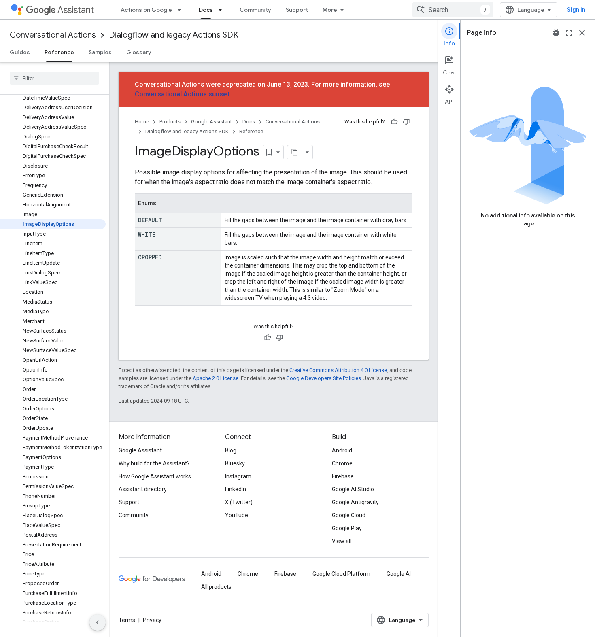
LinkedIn (235, 489)
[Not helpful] (406, 122)
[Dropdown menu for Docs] (222, 9)
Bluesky (235, 463)
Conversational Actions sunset (182, 94)
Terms (127, 620)
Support (297, 9)
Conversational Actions (53, 35)
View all (341, 541)
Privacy (152, 620)
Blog (230, 450)
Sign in (576, 9)
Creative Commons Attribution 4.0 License (338, 370)
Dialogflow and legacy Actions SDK (173, 35)
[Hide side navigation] (97, 622)
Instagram (238, 476)
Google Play (347, 528)
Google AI (399, 574)
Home (142, 122)
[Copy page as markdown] (294, 152)
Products (170, 122)
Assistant (75, 9)
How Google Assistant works (155, 476)
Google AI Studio (353, 489)
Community (255, 9)
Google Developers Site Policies (323, 378)
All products (216, 587)
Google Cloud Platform (341, 574)
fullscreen (569, 33)
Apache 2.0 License (215, 378)
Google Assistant (211, 122)
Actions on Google (146, 9)
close (582, 33)
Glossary (138, 52)
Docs (206, 9)
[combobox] (452, 9)
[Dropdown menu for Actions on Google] (181, 9)
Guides (20, 52)
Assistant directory (143, 489)
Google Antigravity (355, 502)
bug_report (556, 33)
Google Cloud (349, 515)
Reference (59, 52)
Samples (100, 52)
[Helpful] (394, 122)
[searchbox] (54, 78)
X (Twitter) (239, 502)
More (330, 9)
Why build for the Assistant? (154, 463)
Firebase (343, 476)
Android (342, 450)
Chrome (342, 463)
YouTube (236, 515)
